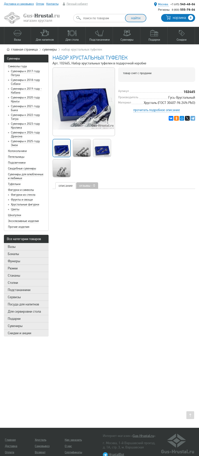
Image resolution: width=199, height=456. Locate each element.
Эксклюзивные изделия (23, 221)
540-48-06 (182, 4)
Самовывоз (42, 446)
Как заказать (73, 440)
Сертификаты (73, 452)
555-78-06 (183, 9)
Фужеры (14, 261)
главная (24, 49)
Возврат (40, 452)
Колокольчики (17, 151)
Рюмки (13, 268)
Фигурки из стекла (23, 195)
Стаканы (14, 275)
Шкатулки (14, 215)
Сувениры (13, 59)
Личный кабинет (77, 4)
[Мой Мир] (182, 118)
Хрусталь (40, 440)
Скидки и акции (19, 333)
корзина (182, 17)
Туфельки (14, 184)
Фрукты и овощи (22, 200)
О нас (68, 446)
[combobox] (102, 18)
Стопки (13, 283)
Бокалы (13, 254)
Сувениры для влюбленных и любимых (25, 176)
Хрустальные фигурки (25, 204)
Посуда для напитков (23, 304)
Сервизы (14, 297)
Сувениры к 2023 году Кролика (25, 126)
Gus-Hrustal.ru (143, 436)
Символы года (17, 66)
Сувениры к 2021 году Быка (25, 108)
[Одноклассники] (176, 118)
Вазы (12, 247)
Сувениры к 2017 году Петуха (25, 73)
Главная (10, 440)
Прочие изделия (18, 227)
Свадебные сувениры (22, 168)
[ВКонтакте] (171, 118)
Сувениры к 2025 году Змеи (25, 143)
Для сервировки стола (24, 311)
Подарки (14, 319)
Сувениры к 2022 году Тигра (25, 117)
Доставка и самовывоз (19, 4)
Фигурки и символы (21, 190)
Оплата (9, 452)
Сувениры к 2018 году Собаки (25, 82)
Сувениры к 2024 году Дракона (25, 134)
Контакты (52, 4)
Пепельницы (16, 157)
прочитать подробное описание (156, 110)
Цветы (15, 209)
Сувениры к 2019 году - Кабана (26, 91)
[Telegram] (192, 118)
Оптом (40, 4)
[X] (187, 118)
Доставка (11, 446)
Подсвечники (16, 163)
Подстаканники (19, 290)
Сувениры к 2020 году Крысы (25, 99)
